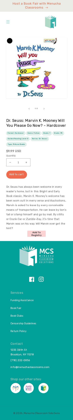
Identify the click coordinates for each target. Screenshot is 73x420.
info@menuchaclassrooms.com (30, 367)
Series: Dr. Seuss (39, 139)
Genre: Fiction (33, 133)
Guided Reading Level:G (18, 139)
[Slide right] (44, 108)
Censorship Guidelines (23, 323)
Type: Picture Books (16, 144)
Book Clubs (17, 315)
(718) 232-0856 (20, 360)
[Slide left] (29, 108)
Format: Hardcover (16, 133)
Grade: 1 (46, 133)
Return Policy (19, 331)
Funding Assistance (22, 300)
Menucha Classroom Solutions (42, 413)
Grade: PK (58, 133)
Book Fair (16, 308)
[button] (8, 22)
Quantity (11, 155)
